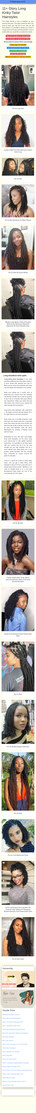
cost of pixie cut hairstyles (18, 51)
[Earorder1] (18, 979)
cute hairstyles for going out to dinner (18, 39)
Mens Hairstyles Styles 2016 (11, 1025)
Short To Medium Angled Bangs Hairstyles (15, 1063)
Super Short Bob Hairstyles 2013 (12, 1022)
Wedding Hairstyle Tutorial (10, 1014)
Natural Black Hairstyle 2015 (11, 1066)
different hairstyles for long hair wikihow (18, 57)
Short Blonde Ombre (8, 1077)
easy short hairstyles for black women (18, 36)
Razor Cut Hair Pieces (9, 1059)
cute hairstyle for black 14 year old (18, 48)
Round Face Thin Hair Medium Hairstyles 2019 (17, 1070)
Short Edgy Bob (7, 1055)
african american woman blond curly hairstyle (18, 42)
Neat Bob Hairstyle (8, 1037)
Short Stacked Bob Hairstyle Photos (13, 1029)
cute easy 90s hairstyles (18, 54)
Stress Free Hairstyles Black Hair (12, 1074)
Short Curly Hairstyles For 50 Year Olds (14, 1044)
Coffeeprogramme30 (17, 2)
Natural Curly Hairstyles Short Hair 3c (14, 1081)
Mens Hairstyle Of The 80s (10, 1051)
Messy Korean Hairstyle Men (11, 1018)
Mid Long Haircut (7, 1040)
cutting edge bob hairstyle (18, 45)
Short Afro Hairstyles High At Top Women (15, 1033)
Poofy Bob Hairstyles (9, 1048)
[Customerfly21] (18, 997)
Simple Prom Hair (8, 1085)
